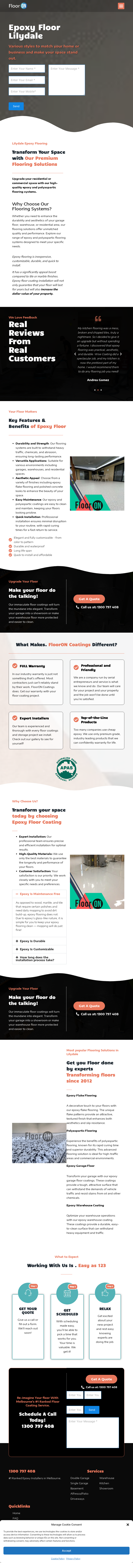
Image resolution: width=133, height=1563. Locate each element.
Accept (66, 1550)
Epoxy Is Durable (32, 941)
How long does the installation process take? (35, 959)
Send (16, 106)
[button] (128, 1524)
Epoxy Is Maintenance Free (40, 894)
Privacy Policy (73, 1558)
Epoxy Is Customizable (37, 949)
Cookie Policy (58, 1558)
